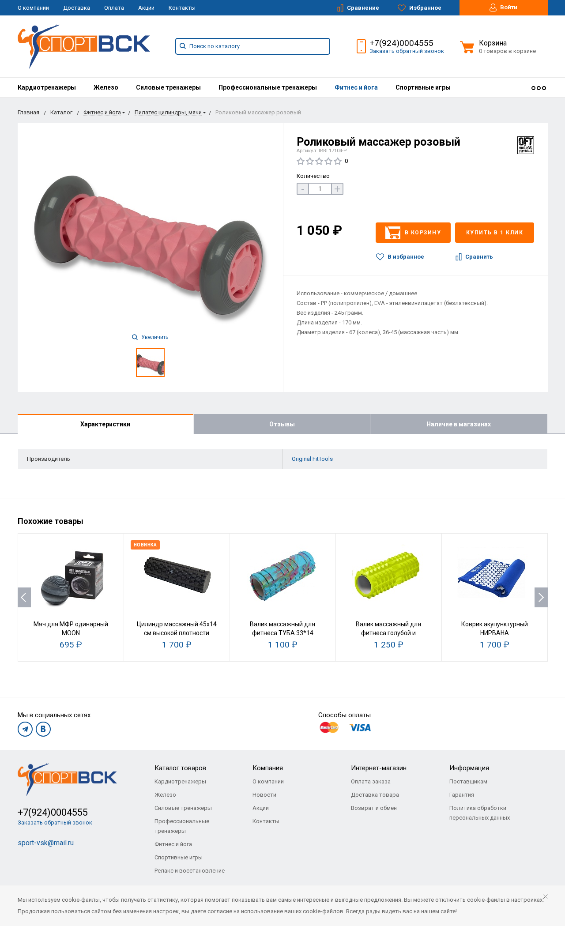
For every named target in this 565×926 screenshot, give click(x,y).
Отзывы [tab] (282, 424)
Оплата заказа (371, 781)
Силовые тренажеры (168, 87)
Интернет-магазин (379, 768)
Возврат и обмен (374, 808)
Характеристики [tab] (105, 424)
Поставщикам (468, 781)
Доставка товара (375, 794)
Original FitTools (312, 458)
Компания (267, 768)
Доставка (76, 7)
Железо (106, 87)
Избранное (424, 7)
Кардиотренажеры (47, 87)
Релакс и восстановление (189, 870)
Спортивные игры (423, 87)
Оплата (114, 7)
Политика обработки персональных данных (479, 813)
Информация (469, 768)
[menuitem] (47, 87)
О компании (33, 7)
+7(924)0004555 (401, 43)
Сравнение (362, 7)
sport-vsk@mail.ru (46, 843)
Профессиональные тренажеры (267, 87)
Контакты (182, 7)
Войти (508, 7)
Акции (146, 7)
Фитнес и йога (356, 87)
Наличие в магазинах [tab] (458, 424)
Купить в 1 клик (495, 233)
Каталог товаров (180, 768)
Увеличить (154, 337)
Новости (264, 794)
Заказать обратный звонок (406, 51)
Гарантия (461, 794)
